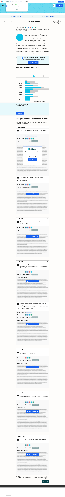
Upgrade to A (59, 5)
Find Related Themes (33, 62)
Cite (35, 141)
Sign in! (36, 163)
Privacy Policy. (8, 495)
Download (20, 113)
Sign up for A (61, 1)
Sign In (56, 1)
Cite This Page (45, 481)
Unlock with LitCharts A (33, 193)
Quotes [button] (18, 13)
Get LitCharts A (33, 159)
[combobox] (40, 2)
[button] (2, 13)
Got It (17, 9)
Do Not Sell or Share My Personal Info (49, 492)
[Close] (63, 492)
